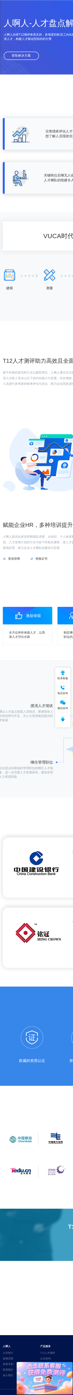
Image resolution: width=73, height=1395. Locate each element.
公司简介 (8, 1353)
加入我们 (8, 1375)
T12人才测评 (47, 1353)
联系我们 (8, 1369)
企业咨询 (45, 1358)
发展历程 (8, 1358)
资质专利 (8, 1364)
